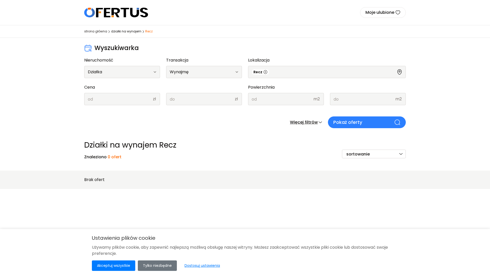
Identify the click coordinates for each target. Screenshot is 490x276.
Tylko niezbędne (157, 265)
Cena (89, 87)
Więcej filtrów (304, 122)
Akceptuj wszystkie (113, 265)
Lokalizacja (259, 60)
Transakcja (177, 60)
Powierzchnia (261, 87)
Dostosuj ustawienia (202, 265)
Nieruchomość (98, 60)
